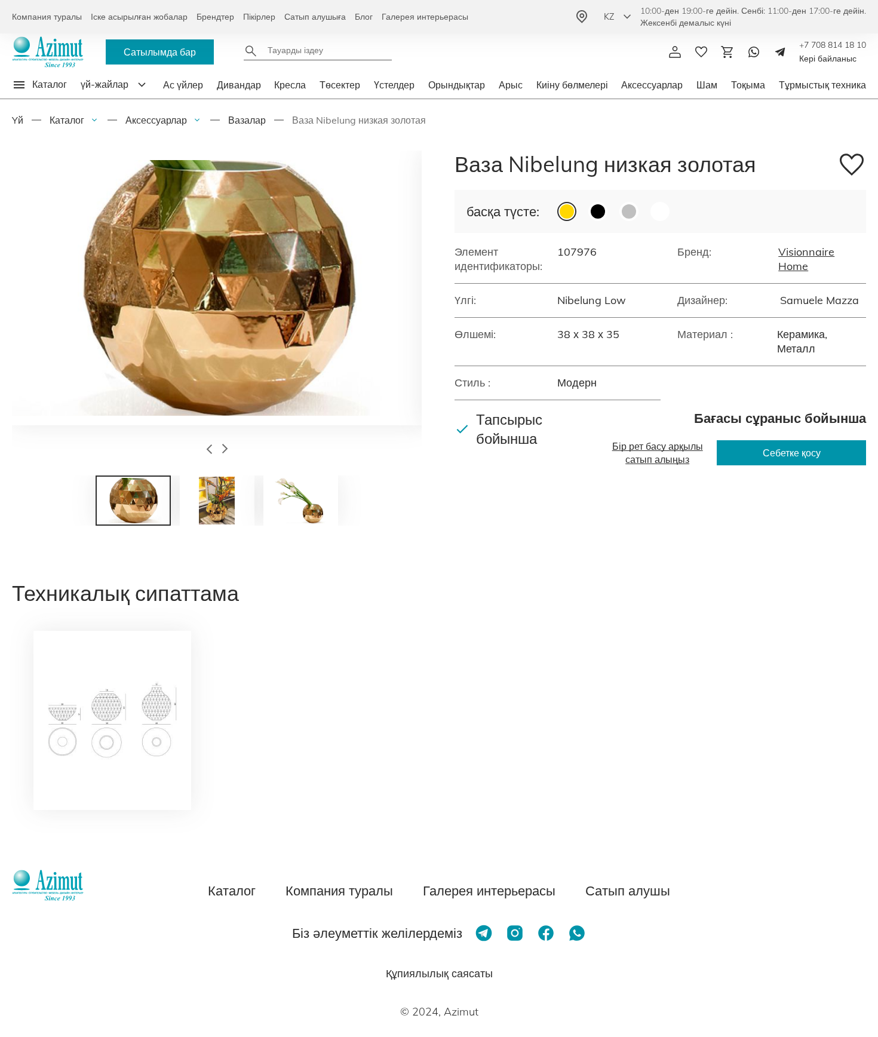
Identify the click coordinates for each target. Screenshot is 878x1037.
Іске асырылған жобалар (139, 16)
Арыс (511, 85)
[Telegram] (780, 52)
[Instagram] (514, 933)
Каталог (67, 120)
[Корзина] (727, 52)
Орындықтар (456, 85)
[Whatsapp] (754, 52)
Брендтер (215, 16)
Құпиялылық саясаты (439, 973)
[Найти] (251, 51)
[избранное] (701, 52)
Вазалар (247, 120)
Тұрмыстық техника (822, 85)
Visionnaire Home (806, 259)
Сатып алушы (627, 890)
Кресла (290, 85)
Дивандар (239, 85)
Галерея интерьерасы (425, 16)
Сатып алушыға (315, 16)
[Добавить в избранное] (851, 166)
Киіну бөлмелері (572, 85)
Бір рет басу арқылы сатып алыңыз (657, 452)
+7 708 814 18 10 (832, 44)
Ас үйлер (183, 85)
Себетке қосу (792, 453)
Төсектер (340, 85)
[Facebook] (545, 933)
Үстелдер (394, 85)
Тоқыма (748, 85)
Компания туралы (47, 16)
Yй (17, 120)
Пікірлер (259, 16)
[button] (209, 450)
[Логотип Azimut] (48, 52)
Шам (706, 85)
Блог (364, 16)
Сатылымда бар (160, 52)
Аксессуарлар (652, 85)
